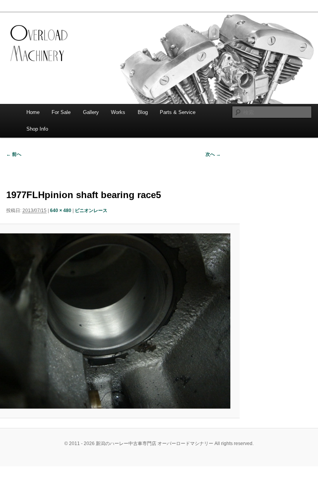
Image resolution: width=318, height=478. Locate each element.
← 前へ (13, 154)
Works (118, 112)
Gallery (91, 112)
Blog (143, 112)
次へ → (213, 154)
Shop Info (37, 129)
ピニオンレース (91, 210)
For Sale (61, 112)
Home (33, 112)
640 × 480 (60, 210)
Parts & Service (177, 112)
